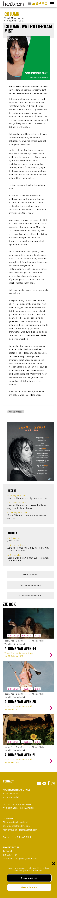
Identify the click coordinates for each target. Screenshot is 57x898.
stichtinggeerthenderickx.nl (16, 826)
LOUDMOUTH (27, 808)
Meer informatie (29, 887)
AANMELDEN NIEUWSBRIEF (17, 837)
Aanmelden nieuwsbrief (31, 595)
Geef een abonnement (31, 585)
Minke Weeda (16, 411)
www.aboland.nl (11, 797)
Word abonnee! (30, 574)
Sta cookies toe (29, 878)
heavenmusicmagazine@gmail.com (20, 829)
